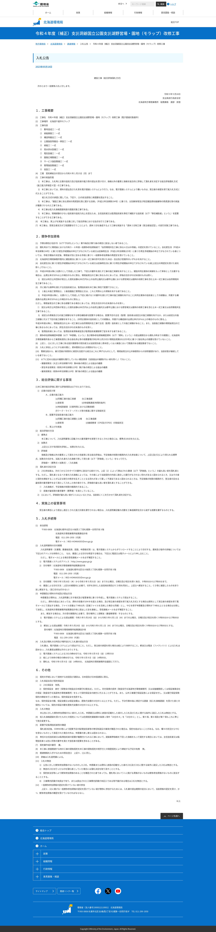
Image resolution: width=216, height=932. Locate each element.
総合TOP (175, 22)
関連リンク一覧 (67, 891)
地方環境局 (41, 43)
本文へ (121, 3)
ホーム (48, 12)
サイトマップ (42, 891)
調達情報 (71, 43)
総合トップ (45, 830)
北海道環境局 (56, 43)
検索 (162, 4)
